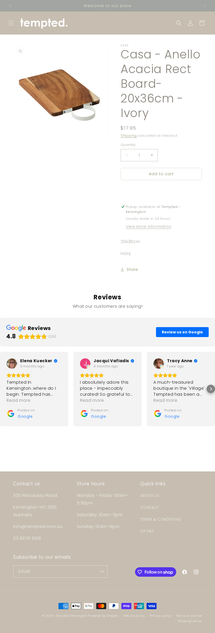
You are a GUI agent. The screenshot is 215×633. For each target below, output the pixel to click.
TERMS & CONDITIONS (160, 519)
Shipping (129, 135)
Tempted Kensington (72, 616)
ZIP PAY (147, 531)
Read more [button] (18, 400)
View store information (148, 226)
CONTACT (149, 507)
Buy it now (161, 189)
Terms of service (189, 616)
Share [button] (132, 269)
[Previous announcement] (10, 6)
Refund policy (134, 616)
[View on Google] (12, 363)
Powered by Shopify (103, 616)
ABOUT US (149, 495)
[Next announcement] (205, 6)
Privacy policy (160, 616)
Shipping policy (190, 621)
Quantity (128, 144)
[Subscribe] (101, 571)
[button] (11, 23)
